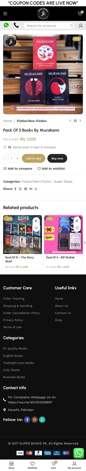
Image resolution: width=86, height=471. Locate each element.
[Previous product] (70, 120)
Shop (58, 320)
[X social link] (20, 189)
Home (7, 121)
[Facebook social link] (15, 189)
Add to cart (33, 158)
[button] (36, 221)
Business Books (14, 377)
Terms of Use (12, 327)
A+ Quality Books (15, 348)
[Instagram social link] (35, 419)
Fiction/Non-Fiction (32, 121)
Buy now (57, 158)
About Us (61, 305)
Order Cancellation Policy (21, 313)
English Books (13, 355)
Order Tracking (13, 298)
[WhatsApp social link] (35, 189)
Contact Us (63, 313)
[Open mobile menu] (5, 13)
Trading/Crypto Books (18, 362)
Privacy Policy (13, 320)
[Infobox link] (6, 25)
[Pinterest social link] (25, 189)
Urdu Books (11, 370)
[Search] (71, 26)
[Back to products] (75, 120)
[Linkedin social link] (30, 189)
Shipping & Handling (17, 305)
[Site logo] (43, 13)
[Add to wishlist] (36, 228)
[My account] (81, 26)
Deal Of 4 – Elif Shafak (60, 257)
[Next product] (80, 120)
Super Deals (63, 181)
